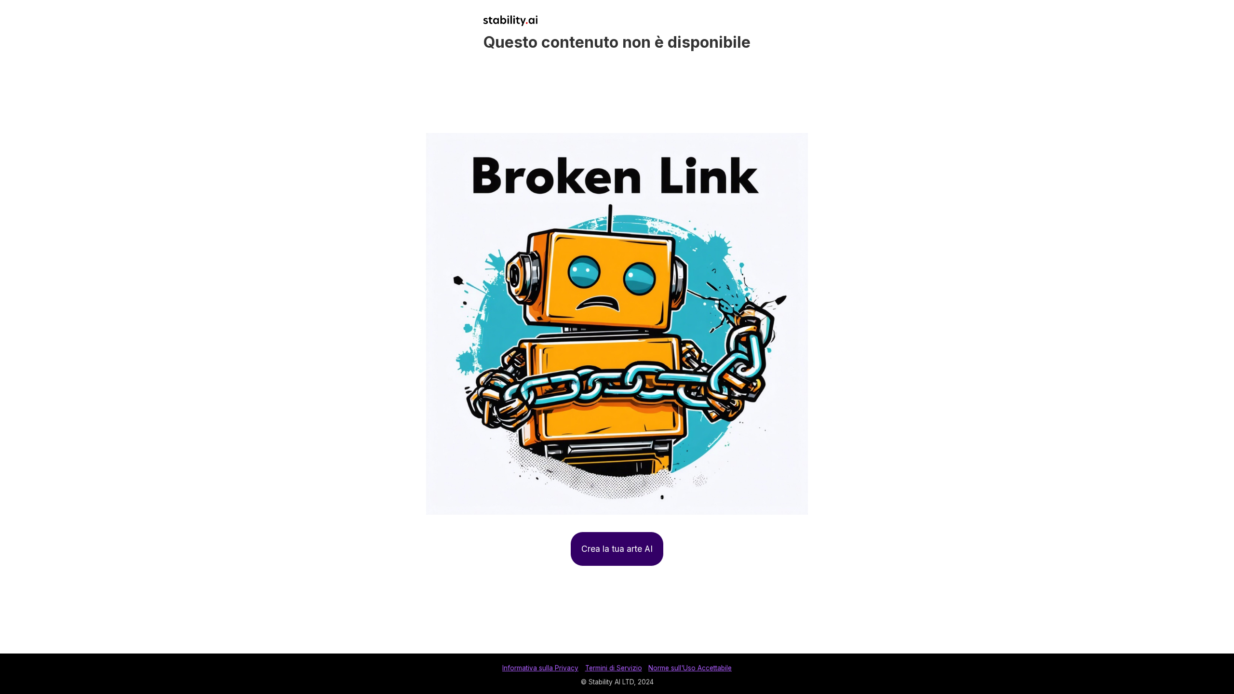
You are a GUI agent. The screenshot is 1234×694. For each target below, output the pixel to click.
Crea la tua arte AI (617, 549)
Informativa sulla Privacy (540, 668)
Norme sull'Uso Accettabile (690, 668)
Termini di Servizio (613, 668)
